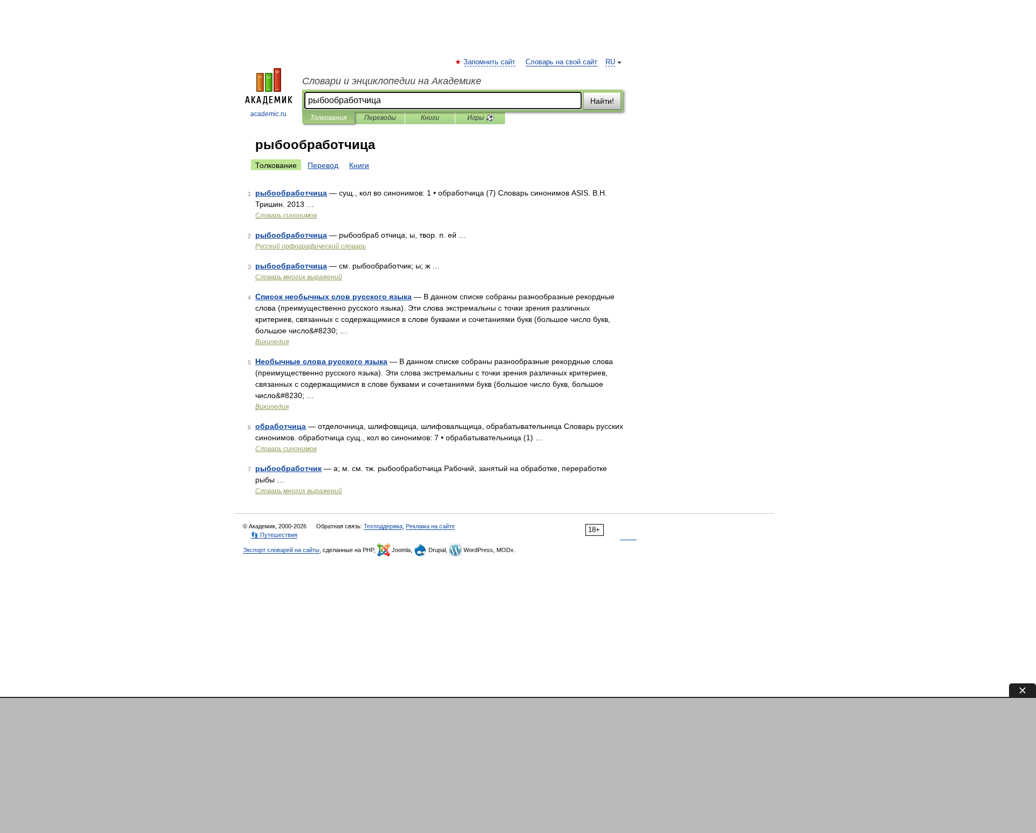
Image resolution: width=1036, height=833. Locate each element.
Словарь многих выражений (298, 277)
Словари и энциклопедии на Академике (391, 81)
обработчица (280, 426)
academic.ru (268, 114)
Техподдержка (383, 526)
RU (610, 62)
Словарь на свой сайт (561, 62)
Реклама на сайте (430, 526)
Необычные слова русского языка (321, 361)
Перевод (323, 165)
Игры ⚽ (480, 118)
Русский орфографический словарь (310, 246)
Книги (430, 118)
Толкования (328, 118)
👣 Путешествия (274, 535)
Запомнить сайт (490, 62)
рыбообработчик (288, 468)
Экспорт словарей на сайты (281, 550)
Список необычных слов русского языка (333, 296)
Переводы (380, 118)
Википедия (272, 342)
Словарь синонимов (286, 215)
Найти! (602, 101)
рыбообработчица (291, 193)
